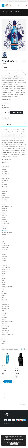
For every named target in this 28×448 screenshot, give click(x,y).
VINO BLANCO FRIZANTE (8, 321)
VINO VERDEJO (5, 330)
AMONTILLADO (6, 178)
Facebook (3, 118)
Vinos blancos (5, 332)
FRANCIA (4, 228)
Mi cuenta (7, 397)
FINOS (3, 226)
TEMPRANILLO (5, 308)
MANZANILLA (5, 247)
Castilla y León (5, 202)
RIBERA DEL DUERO (7, 287)
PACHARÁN (4, 265)
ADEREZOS (4, 171)
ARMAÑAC (4, 187)
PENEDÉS (4, 271)
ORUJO (3, 263)
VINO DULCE (5, 323)
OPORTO (4, 260)
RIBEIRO (4, 284)
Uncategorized (5, 313)
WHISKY (4, 341)
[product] (7, 358)
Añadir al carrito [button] (3, 373)
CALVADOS (4, 200)
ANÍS (3, 182)
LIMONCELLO (5, 245)
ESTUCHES (4, 221)
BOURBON (4, 191)
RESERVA (4, 282)
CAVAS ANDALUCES (7, 206)
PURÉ (3, 280)
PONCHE (4, 278)
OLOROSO (4, 258)
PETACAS (4, 273)
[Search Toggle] (19, 5)
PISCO (3, 276)
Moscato (4, 254)
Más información (16, 442)
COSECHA (4, 215)
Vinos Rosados (5, 337)
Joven (3, 241)
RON (3, 291)
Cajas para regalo (6, 197)
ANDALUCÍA (5, 180)
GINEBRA (8, 107)
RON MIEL (4, 293)
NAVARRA (4, 256)
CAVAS (3, 204)
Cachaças (4, 195)
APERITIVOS (5, 184)
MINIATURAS (5, 250)
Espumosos (4, 219)
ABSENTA (4, 169)
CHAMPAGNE (5, 210)
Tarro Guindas (5, 306)
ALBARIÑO (4, 176)
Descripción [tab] (7, 124)
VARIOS (3, 315)
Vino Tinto (4, 328)
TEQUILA (4, 310)
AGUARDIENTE (5, 174)
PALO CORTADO (6, 267)
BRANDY (4, 193)
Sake (3, 297)
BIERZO (4, 189)
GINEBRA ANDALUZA (7, 232)
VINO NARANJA (5, 326)
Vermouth (4, 317)
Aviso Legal (7, 389)
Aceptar (14, 444)
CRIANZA (4, 217)
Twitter (5, 118)
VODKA (3, 339)
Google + (8, 118)
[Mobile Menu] (3, 5)
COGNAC (4, 213)
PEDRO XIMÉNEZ (6, 269)
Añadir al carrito (17, 112)
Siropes (3, 302)
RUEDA (3, 295)
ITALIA (3, 239)
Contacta (7, 382)
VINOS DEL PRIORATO (7, 334)
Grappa (3, 237)
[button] (21, 349)
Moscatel (4, 252)
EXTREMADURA (6, 224)
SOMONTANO (5, 304)
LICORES (4, 243)
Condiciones (8, 391)
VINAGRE (4, 319)
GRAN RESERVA (6, 234)
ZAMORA (4, 343)
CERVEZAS (4, 208)
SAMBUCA (4, 300)
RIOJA (3, 289)
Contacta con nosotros (10, 394)
